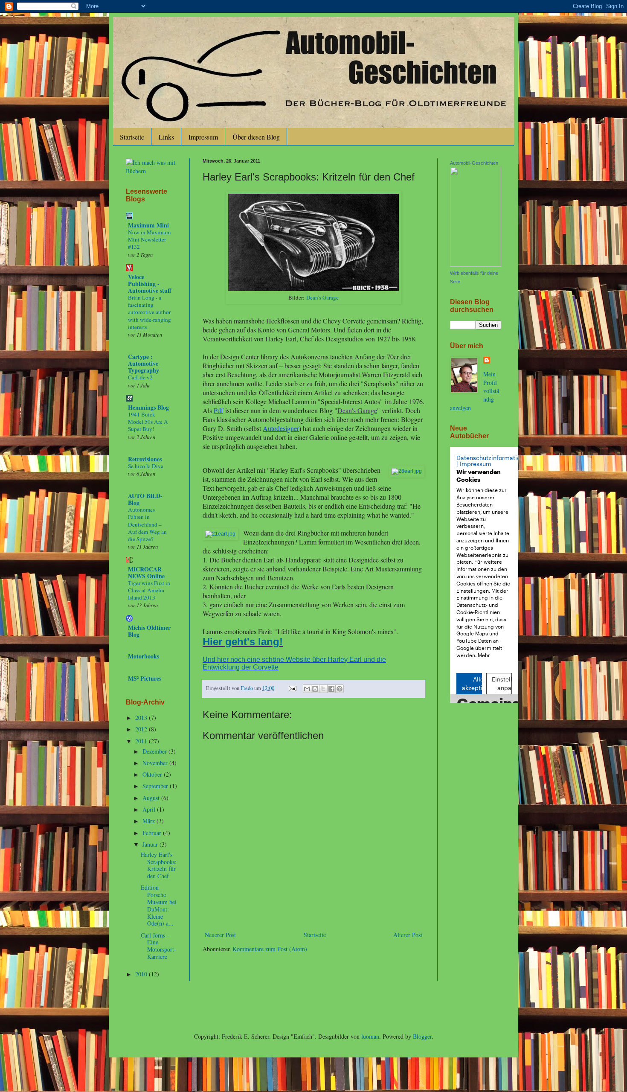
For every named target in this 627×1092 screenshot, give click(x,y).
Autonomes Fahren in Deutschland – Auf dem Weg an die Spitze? (147, 524)
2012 (142, 729)
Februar (152, 833)
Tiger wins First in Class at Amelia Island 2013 (149, 590)
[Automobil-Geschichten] (475, 264)
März (149, 821)
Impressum (203, 136)
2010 (142, 974)
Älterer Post (407, 935)
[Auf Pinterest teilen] (339, 688)
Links (166, 136)
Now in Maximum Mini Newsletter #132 (149, 239)
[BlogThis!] (315, 688)
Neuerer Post (220, 935)
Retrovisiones (145, 458)
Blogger (422, 1036)
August (151, 798)
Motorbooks (143, 656)
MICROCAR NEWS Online (146, 572)
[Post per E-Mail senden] (292, 688)
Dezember (155, 751)
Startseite (132, 136)
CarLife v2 (140, 377)
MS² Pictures (144, 678)
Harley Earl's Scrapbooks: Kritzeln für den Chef (159, 865)
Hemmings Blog (148, 407)
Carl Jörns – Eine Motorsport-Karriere (158, 946)
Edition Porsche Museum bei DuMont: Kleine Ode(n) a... (159, 905)
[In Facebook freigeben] (331, 688)
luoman (370, 1036)
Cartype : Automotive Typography (143, 363)
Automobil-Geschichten (474, 163)
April (149, 809)
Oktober (153, 774)
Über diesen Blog (256, 136)
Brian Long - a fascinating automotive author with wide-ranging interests (149, 312)
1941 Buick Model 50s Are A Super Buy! (148, 422)
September (156, 786)
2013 (142, 717)
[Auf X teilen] (323, 688)
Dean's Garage (322, 297)
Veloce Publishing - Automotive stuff (149, 283)
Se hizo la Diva (145, 466)
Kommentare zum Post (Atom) (269, 949)
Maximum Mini (148, 225)
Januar (151, 844)
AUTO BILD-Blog (145, 499)
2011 (142, 741)
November (155, 763)
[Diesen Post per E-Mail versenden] (307, 688)
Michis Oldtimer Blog (149, 631)
